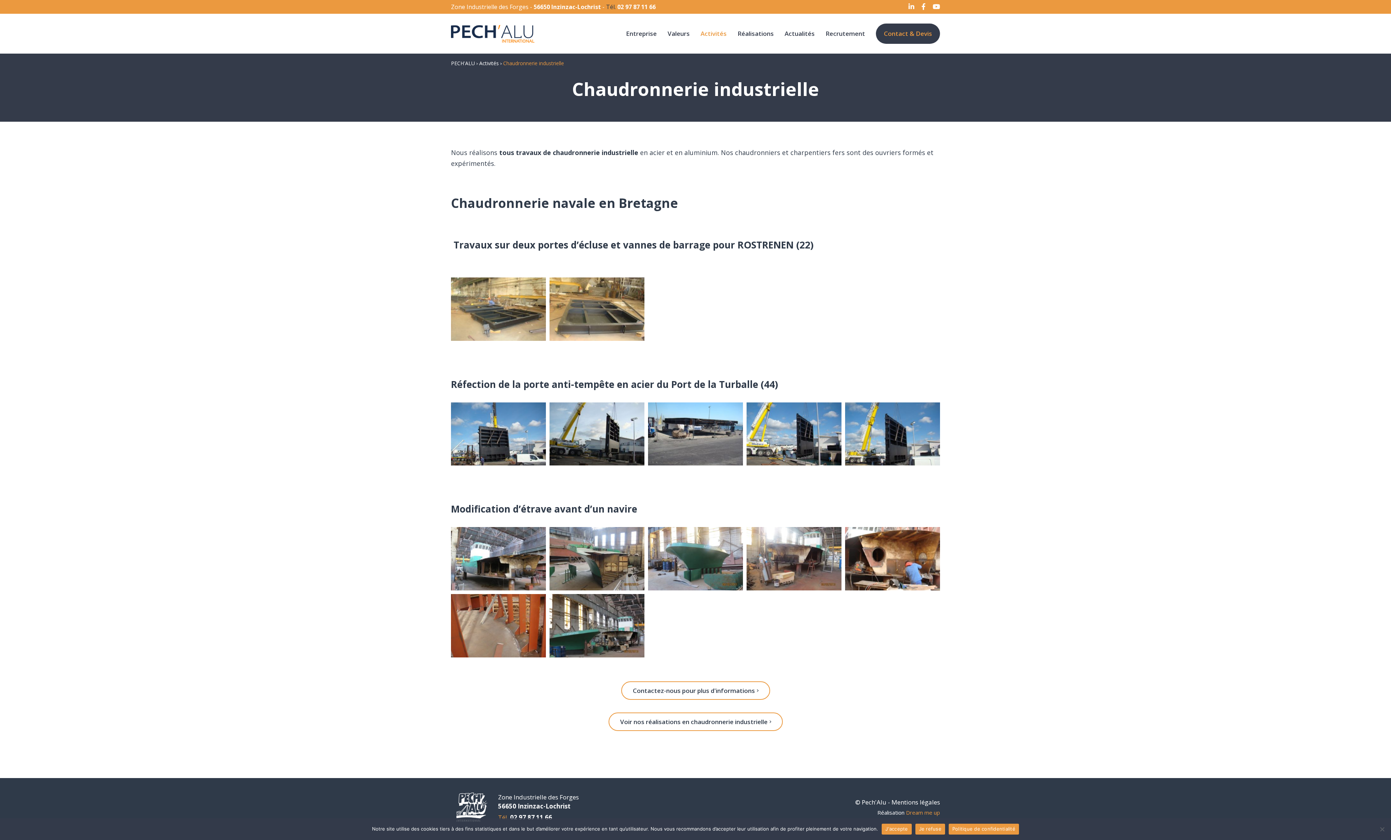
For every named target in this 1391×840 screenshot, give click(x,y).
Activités (714, 33)
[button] (695, 690)
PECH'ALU (463, 63)
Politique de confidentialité (983, 829)
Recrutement (845, 33)
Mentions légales (915, 802)
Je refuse (930, 829)
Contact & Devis (908, 33)
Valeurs (679, 33)
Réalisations (756, 33)
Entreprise (641, 33)
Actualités (800, 33)
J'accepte (896, 829)
